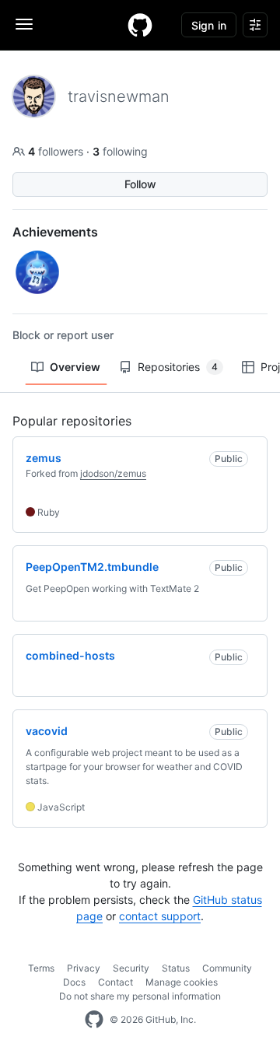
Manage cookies (181, 982)
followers (57, 151)
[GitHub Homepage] (94, 1020)
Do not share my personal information (140, 996)
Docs (74, 982)
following (120, 151)
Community (227, 968)
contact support (160, 916)
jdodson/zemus (113, 473)
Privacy (83, 968)
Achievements (55, 232)
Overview (75, 366)
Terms (41, 968)
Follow (140, 184)
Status (176, 968)
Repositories (178, 366)
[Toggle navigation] (24, 24)
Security (131, 968)
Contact (115, 982)
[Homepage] (140, 24)
